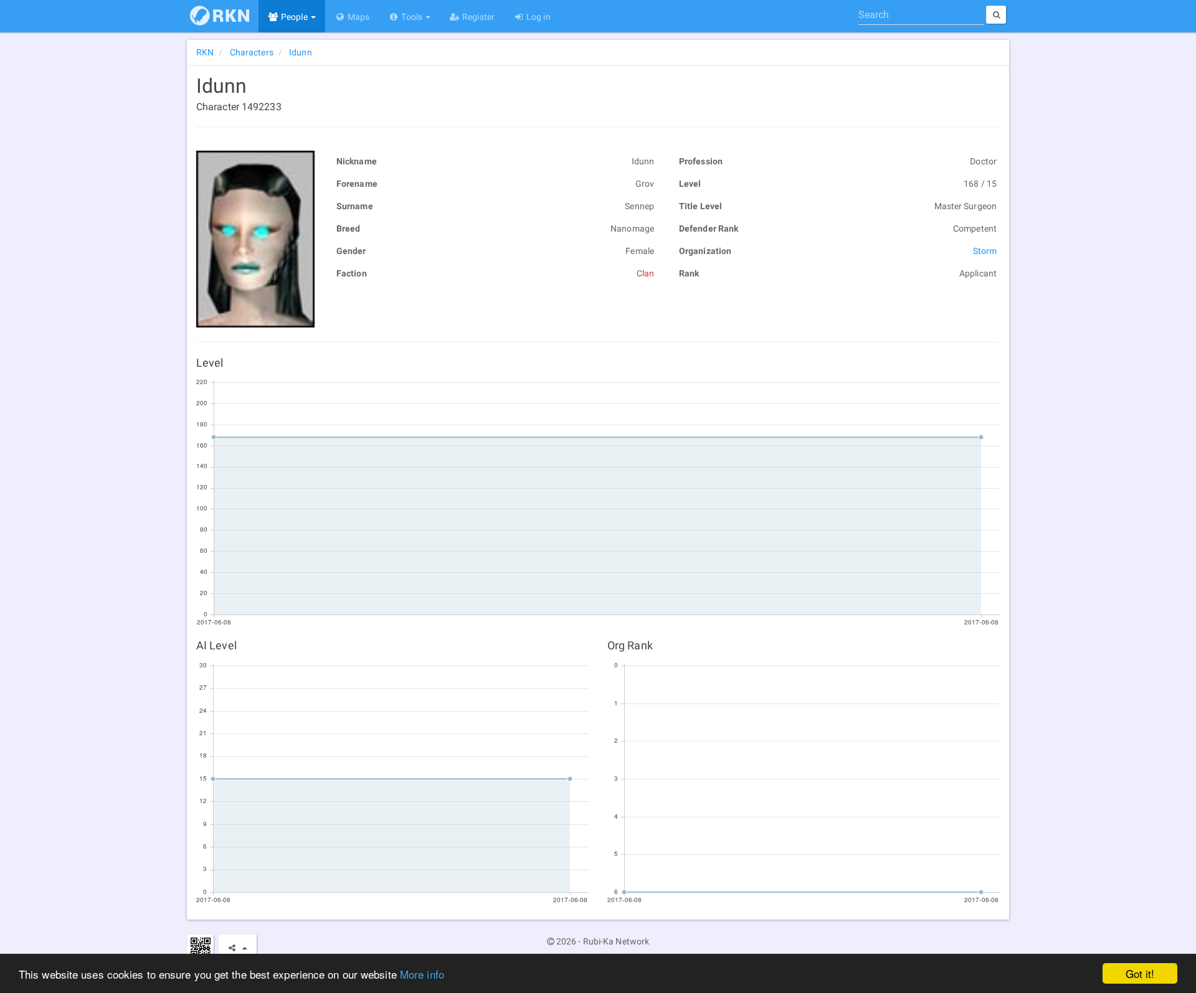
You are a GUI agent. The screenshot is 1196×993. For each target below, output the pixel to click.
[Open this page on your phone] (200, 947)
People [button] (294, 17)
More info (422, 974)
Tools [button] (411, 17)
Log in (537, 17)
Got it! (1140, 973)
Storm (985, 251)
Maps (358, 17)
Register (477, 17)
